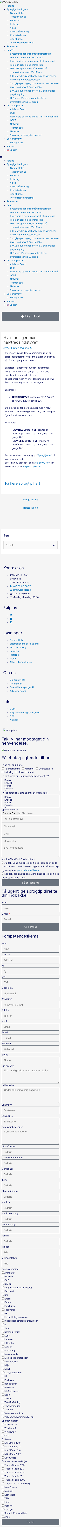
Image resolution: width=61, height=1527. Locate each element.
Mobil (4, 1021)
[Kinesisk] (30, 788)
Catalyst (8, 1509)
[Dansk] (30, 780)
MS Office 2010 (12, 1450)
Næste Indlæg (30, 507)
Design (8, 1284)
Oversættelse (17, 13)
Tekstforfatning (18, 16)
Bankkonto (7, 1116)
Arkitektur (9, 1272)
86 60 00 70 (42, 462)
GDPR (13, 120)
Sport (7, 1395)
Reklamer (9, 1387)
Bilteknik (8, 1276)
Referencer (12, 46)
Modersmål (7, 987)
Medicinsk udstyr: (11, 1213)
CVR (4, 976)
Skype (5, 1054)
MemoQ (8, 1491)
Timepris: (6, 1246)
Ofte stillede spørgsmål (22, 42)
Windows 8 (10, 1428)
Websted (6, 1043)
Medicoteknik (11, 1361)
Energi (7, 1298)
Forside (10, 5)
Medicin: (6, 1202)
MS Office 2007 (12, 1454)
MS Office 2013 (12, 1446)
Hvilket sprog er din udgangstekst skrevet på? (25, 776)
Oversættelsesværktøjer (14, 1461)
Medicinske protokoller (16, 1357)
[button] (30, 157)
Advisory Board (18, 109)
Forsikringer (10, 1306)
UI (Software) (11, 1391)
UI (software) (8, 1146)
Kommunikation (12, 1332)
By (3, 965)
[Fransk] (30, 785)
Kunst (7, 1335)
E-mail (5, 913)
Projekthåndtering (19, 31)
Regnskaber (10, 1383)
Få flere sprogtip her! (22, 483)
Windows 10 (10, 1424)
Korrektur (15, 20)
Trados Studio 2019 (14, 1465)
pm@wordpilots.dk (32, 466)
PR (5, 1376)
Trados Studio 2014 (14, 1472)
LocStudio (9, 1494)
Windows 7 (10, 1432)
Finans (7, 1302)
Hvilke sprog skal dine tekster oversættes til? (25, 792)
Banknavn (7, 1104)
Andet (31, 772)
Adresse (6, 954)
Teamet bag (16, 127)
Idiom (7, 1502)
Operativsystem (10, 1420)
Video (13, 28)
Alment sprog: (9, 1224)
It (5, 1324)
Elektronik (9, 1291)
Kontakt (11, 146)
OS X (7, 1435)
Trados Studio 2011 (14, 1476)
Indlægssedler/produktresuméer (21, 1320)
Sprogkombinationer (12, 1127)
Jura (6, 1328)
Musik (7, 1369)
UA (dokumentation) (12, 1157)
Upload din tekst (10, 809)
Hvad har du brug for (12, 765)
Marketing (9, 1350)
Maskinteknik (11, 1354)
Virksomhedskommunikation (19, 1417)
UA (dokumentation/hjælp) (18, 1287)
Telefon (5, 1010)
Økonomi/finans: (10, 1191)
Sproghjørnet (13, 138)
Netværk (14, 124)
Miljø (6, 1365)
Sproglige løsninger (17, 9)
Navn (4, 902)
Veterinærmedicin (13, 1413)
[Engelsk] (30, 783)
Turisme (8, 1409)
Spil (6, 1295)
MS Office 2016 (12, 1443)
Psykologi (9, 1380)
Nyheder (14, 131)
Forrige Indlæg (30, 499)
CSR (12, 113)
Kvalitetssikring (18, 35)
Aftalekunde (16, 39)
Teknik (7, 1398)
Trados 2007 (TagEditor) (17, 1483)
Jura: (4, 1180)
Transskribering (12, 1406)
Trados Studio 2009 (14, 1480)
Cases (10, 50)
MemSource (10, 1487)
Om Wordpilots (14, 105)
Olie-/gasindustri (12, 1372)
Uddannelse (8, 1085)
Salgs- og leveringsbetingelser (26, 135)
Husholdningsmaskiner (16, 1317)
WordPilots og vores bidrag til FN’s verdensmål (34, 116)
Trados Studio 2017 (14, 1468)
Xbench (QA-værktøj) (15, 1513)
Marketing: (7, 1168)
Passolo (8, 1505)
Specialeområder (10, 1269)
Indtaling (14, 24)
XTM (6, 1498)
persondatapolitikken (28, 870)
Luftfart (8, 1346)
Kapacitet (7, 999)
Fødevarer (9, 1310)
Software (6, 1439)
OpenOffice (10, 1457)
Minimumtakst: (9, 1258)
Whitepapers (16, 142)
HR (5, 1313)
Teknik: (5, 1235)
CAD (6, 1280)
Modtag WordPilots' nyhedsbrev (18, 859)
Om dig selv (8, 1066)
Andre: (7, 1517)
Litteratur (9, 1343)
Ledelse (8, 1339)
